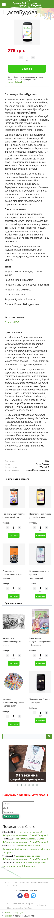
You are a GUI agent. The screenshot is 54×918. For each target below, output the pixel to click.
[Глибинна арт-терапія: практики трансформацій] (40, 554)
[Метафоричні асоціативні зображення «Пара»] (14, 621)
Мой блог (15, 884)
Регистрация (17, 912)
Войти (7, 912)
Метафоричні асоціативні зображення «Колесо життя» (13, 702)
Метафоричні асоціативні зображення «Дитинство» (40, 641)
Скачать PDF (12, 322)
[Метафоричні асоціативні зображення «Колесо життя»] (14, 682)
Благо (33, 882)
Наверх (42, 904)
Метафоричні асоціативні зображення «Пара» (13, 641)
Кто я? (7, 884)
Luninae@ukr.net (15, 82)
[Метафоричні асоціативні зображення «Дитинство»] (40, 621)
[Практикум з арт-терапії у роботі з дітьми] (40, 497)
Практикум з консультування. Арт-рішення (12, 574)
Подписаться (11, 816)
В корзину (13, 535)
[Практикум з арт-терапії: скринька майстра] (14, 497)
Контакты (43, 882)
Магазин (24, 882)
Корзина (8, 915)
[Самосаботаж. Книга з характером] (40, 682)
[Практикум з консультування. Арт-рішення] (14, 554)
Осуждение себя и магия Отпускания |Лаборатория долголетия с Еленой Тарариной (26, 849)
